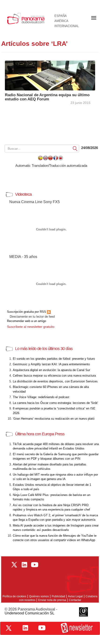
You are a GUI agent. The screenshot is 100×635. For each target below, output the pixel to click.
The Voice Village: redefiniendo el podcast (41, 397)
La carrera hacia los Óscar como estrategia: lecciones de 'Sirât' (55, 403)
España (60, 16)
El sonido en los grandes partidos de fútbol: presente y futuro (54, 358)
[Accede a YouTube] (42, 628)
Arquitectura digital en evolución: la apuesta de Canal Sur (51, 370)
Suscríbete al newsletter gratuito (30, 326)
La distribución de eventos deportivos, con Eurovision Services (55, 381)
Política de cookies (14, 596)
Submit (75, 148)
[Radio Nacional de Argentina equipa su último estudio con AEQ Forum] (50, 75)
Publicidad (58, 596)
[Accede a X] (8, 628)
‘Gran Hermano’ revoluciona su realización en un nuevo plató (53, 418)
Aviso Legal (75, 596)
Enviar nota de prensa (52, 600)
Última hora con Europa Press (39, 434)
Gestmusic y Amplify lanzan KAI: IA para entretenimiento (51, 364)
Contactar (75, 600)
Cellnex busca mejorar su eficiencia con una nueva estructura (54, 375)
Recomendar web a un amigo (26, 321)
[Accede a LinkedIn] (25, 628)
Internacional (66, 26)
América (61, 21)
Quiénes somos (39, 596)
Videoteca (23, 194)
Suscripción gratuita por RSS (27, 311)
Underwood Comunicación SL (29, 613)
